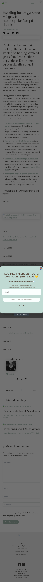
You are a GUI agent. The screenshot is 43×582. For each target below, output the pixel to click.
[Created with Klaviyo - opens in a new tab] (21, 314)
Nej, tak (21, 305)
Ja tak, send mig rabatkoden (21, 299)
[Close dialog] (41, 268)
